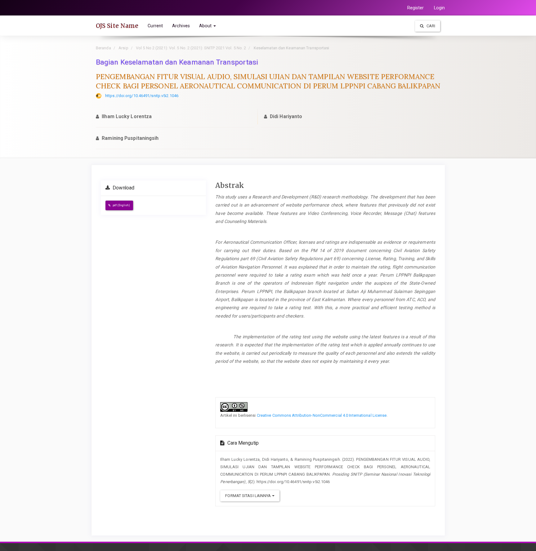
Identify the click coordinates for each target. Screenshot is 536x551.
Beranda (103, 48)
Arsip (123, 48)
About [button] (206, 25)
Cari (431, 26)
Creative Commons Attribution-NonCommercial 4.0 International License (322, 415)
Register (415, 7)
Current (155, 25)
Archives (181, 25)
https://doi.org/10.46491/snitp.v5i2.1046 (141, 95)
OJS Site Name (117, 25)
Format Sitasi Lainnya (248, 495)
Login (439, 7)
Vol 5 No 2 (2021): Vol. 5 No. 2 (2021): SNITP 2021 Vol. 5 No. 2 (191, 48)
